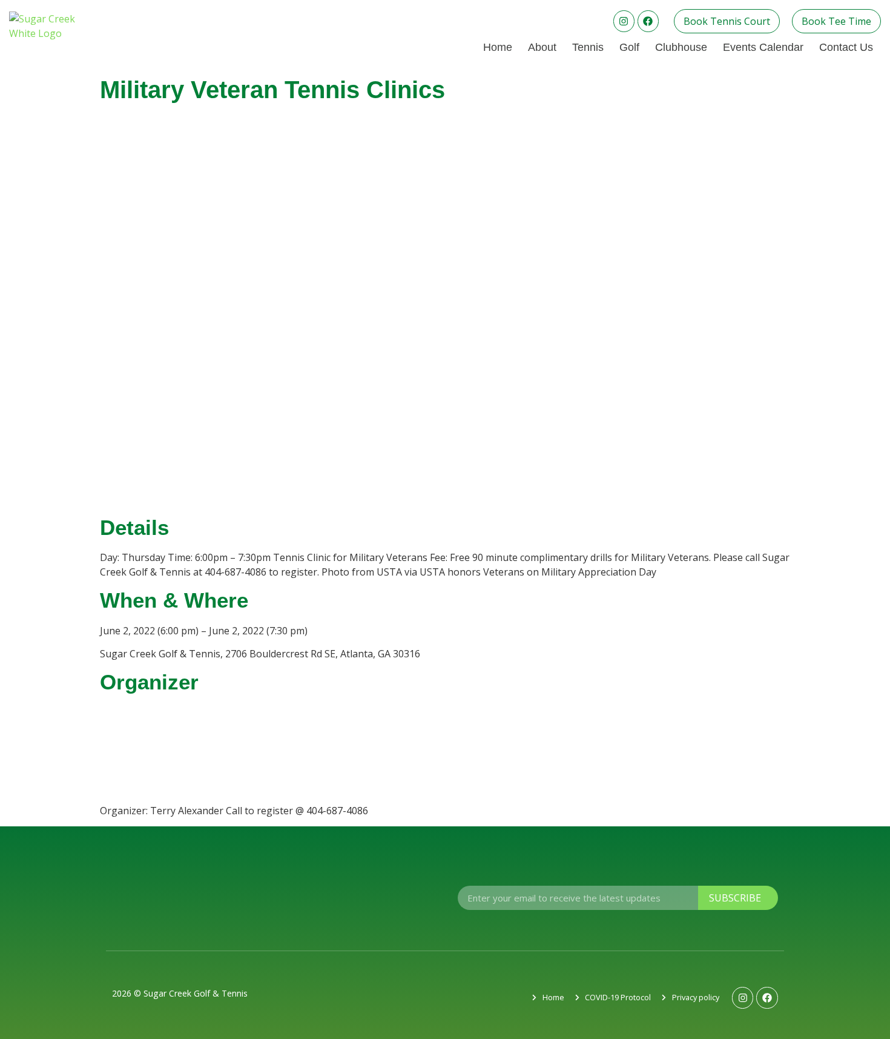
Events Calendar (763, 47)
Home (497, 47)
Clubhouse (681, 47)
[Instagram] (624, 21)
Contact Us (846, 47)
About (542, 47)
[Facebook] (648, 21)
